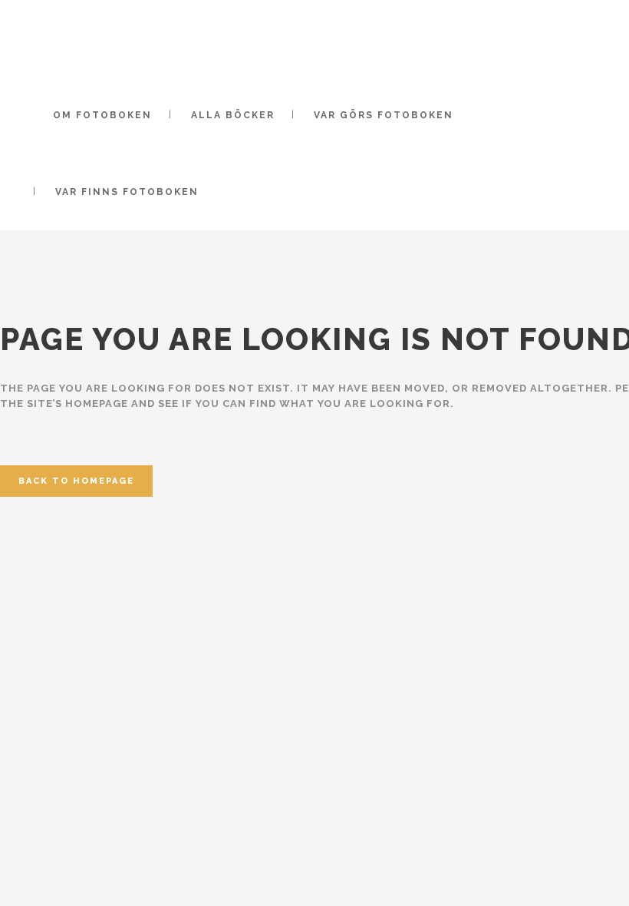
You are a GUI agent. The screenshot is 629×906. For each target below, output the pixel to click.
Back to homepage (76, 481)
